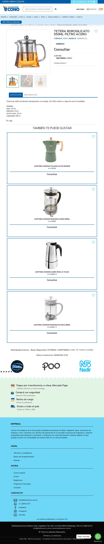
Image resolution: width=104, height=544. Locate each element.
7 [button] (17, 372)
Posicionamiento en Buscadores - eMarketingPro (67, 539)
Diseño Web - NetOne (26, 539)
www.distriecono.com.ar (62, 528)
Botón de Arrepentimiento (23, 456)
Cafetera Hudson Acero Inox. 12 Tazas (52, 272)
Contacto (17, 487)
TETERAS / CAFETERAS (45, 25)
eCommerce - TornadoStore (42, 539)
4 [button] (9, 372)
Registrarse (17, 480)
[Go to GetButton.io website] (98, 541)
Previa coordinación (24, 402)
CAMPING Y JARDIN (68, 17)
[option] (17, 366)
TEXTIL (43, 17)
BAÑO (36, 17)
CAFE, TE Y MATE (26, 25)
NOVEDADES (13, 17)
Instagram (23, 511)
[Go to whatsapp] (98, 536)
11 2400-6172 (24, 504)
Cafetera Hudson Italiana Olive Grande (52, 166)
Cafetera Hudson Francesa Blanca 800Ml (52, 325)
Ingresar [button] (93, 9)
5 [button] (12, 372)
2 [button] (4, 372)
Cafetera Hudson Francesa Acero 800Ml (52, 219)
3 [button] (7, 372)
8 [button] (19, 372)
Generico (81, 38)
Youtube (22, 515)
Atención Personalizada (25, 395)
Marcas (79, 17)
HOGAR (29, 17)
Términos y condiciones (22, 453)
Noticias (16, 460)
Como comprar (19, 473)
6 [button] (14, 372)
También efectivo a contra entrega (30, 388)
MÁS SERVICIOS (30, 95)
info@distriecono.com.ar (28, 500)
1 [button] (2, 372)
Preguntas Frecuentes (22, 484)
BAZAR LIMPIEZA (53, 17)
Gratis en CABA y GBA (26, 409)
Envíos (16, 476)
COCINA (21, 17)
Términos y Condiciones (52, 536)
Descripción (16, 95)
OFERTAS (4, 17)
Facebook (22, 507)
